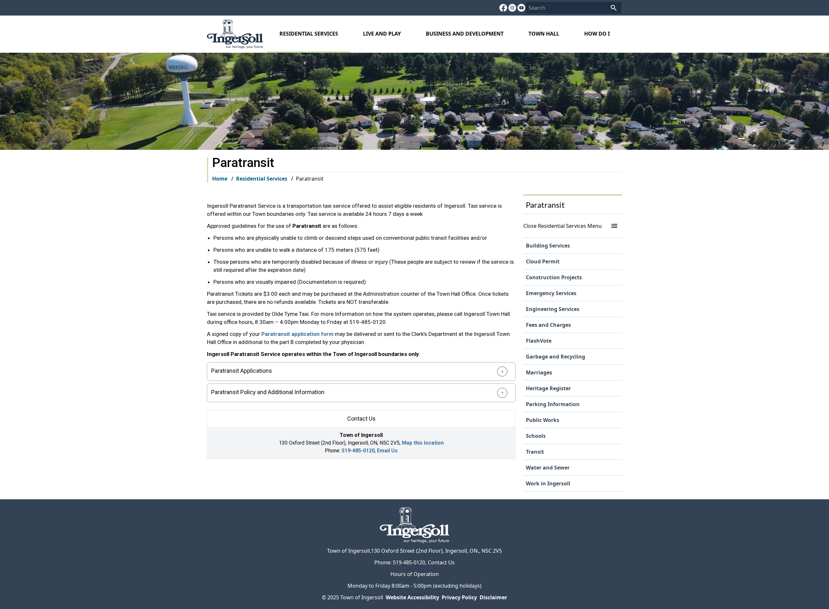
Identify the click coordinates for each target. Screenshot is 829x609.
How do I (597, 33)
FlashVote (538, 340)
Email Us (387, 451)
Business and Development (465, 33)
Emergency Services (551, 293)
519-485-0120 (358, 451)
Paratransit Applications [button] (241, 370)
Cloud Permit (543, 261)
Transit (535, 451)
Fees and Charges (548, 324)
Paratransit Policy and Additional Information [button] (267, 392)
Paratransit (545, 204)
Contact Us (441, 562)
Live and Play (382, 33)
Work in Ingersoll (548, 483)
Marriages (539, 372)
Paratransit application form (297, 334)
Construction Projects (554, 277)
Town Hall (543, 33)
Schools (536, 435)
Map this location (423, 443)
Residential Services (308, 33)
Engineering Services (552, 309)
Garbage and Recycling (555, 356)
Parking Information (553, 404)
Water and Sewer (548, 467)
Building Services (548, 245)
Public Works (542, 420)
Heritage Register (548, 388)
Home (219, 178)
